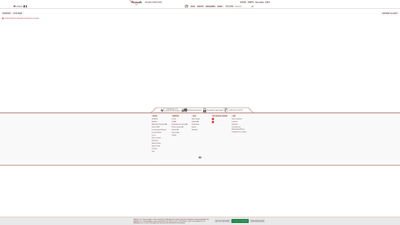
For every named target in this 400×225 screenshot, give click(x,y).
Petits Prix (229, 6)
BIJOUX (193, 6)
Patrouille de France (178, 124)
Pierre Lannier (156, 138)
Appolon (154, 121)
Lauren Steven (156, 132)
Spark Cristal (156, 146)
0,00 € (267, 2)
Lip (173, 121)
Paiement (235, 124)
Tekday (174, 135)
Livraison (235, 121)
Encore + (220, 6)
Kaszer (194, 127)
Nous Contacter (237, 119)
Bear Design (196, 119)
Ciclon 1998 (155, 127)
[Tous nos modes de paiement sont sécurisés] (212, 112)
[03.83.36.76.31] (233, 112)
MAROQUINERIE (210, 6)
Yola (153, 151)
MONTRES (200, 6)
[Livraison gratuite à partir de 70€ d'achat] (170, 112)
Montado (195, 129)
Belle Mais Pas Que (158, 124)
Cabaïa (194, 121)
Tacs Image (175, 132)
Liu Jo (154, 135)
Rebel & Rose (156, 143)
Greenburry (195, 124)
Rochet (174, 129)
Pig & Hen (155, 140)
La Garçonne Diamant (159, 129)
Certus (174, 119)
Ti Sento (154, 148)
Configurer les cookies (239, 132)
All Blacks (155, 119)
